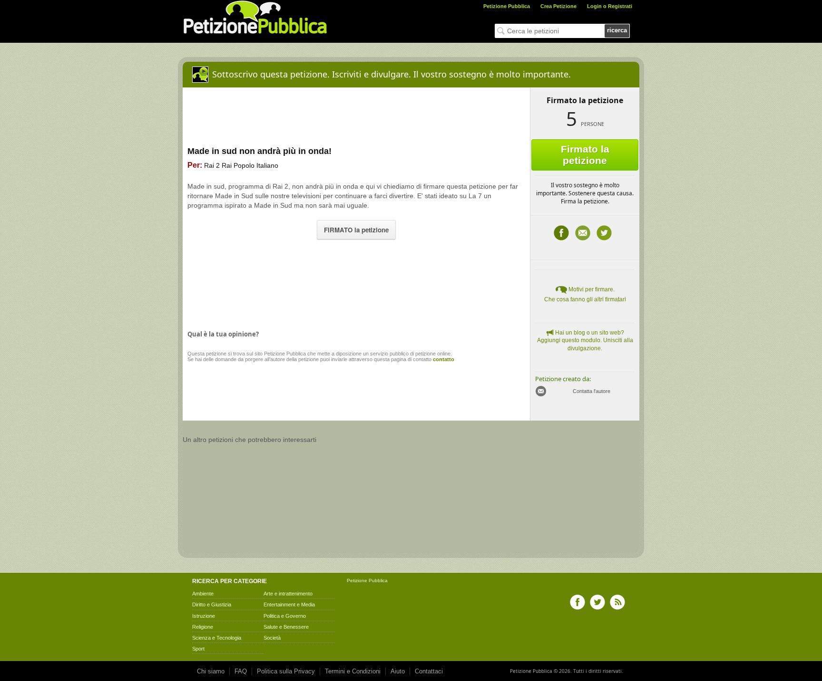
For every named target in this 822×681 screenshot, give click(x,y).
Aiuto (398, 671)
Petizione (357, 580)
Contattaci (429, 671)
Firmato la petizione (585, 155)
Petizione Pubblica (506, 6)
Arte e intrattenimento (288, 593)
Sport (198, 649)
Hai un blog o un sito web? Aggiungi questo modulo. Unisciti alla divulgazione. (585, 340)
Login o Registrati (609, 6)
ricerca (617, 30)
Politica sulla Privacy (286, 671)
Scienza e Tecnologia (216, 638)
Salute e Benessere (286, 627)
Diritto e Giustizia (211, 604)
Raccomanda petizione (582, 232)
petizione (216, 353)
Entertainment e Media (289, 604)
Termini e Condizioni (353, 671)
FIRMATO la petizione (356, 229)
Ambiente (203, 593)
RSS (617, 602)
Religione (202, 627)
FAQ (241, 671)
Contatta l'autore (591, 391)
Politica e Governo (285, 616)
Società (272, 638)
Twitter (604, 232)
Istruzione (203, 616)
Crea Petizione (558, 6)
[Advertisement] (356, 282)
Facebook (561, 232)
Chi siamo (211, 671)
